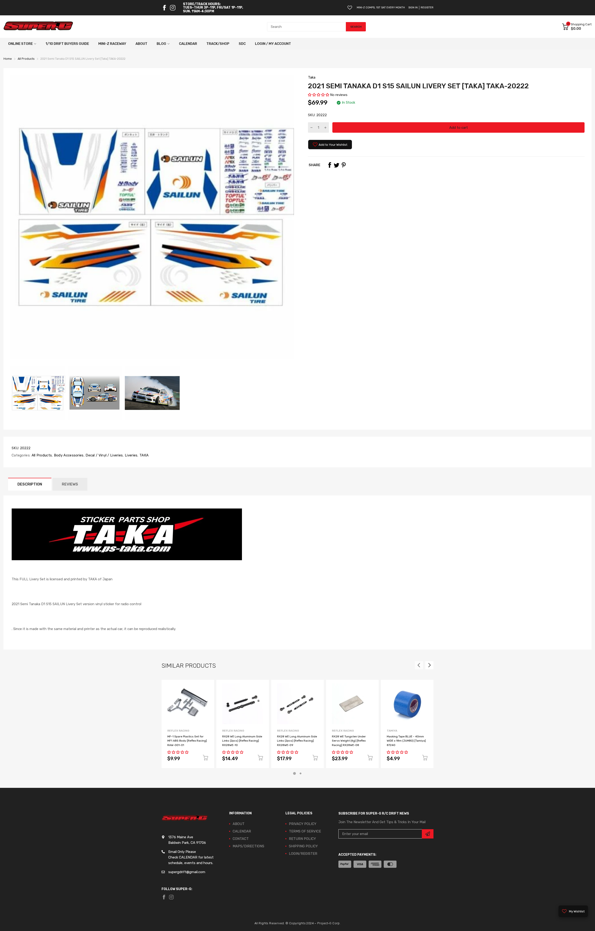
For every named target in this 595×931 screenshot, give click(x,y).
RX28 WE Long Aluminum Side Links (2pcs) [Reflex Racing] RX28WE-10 (242, 741)
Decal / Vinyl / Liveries (104, 455)
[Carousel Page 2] (300, 773)
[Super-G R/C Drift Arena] (38, 27)
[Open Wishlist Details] (349, 7)
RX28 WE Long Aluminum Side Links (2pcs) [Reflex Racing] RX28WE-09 (297, 741)
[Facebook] (164, 7)
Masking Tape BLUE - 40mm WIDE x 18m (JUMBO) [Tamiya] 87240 (406, 741)
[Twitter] (336, 165)
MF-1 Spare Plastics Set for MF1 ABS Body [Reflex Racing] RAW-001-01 (187, 741)
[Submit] (427, 834)
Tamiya (392, 730)
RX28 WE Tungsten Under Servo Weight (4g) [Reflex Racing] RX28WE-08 (349, 741)
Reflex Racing (178, 730)
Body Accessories (68, 455)
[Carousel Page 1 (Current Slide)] (294, 773)
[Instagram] (172, 7)
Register (427, 7)
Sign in (413, 7)
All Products (41, 455)
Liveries (131, 455)
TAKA (144, 455)
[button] (318, 95)
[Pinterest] (343, 165)
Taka (311, 77)
